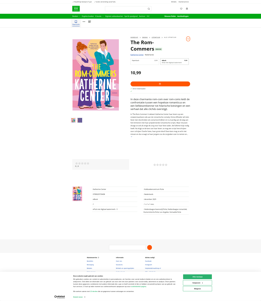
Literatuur (156, 37)
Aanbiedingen (183, 16)
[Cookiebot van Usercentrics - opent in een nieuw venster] (60, 297)
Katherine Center (137, 55)
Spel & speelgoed (131, 16)
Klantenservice (184, 2)
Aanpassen (196, 283)
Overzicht (134, 37)
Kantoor (142, 16)
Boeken (75, 16)
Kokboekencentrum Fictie (154, 189)
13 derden (94, 291)
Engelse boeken (88, 16)
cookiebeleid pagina (138, 286)
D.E (148, 16)
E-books (98, 16)
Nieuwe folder (170, 16)
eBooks (145, 37)
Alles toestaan (197, 277)
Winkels (173, 2)
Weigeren (197, 289)
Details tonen (78, 297)
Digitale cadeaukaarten (114, 16)
